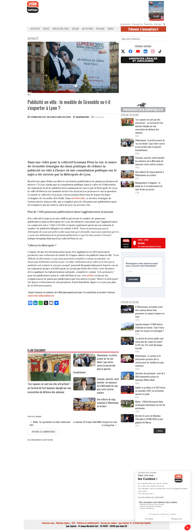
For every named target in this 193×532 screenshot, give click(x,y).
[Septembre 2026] (156, 10)
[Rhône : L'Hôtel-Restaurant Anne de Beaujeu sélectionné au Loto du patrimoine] (127, 404)
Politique (100, 28)
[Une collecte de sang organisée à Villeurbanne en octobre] (84, 409)
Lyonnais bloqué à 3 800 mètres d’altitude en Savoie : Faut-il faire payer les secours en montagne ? (149, 327)
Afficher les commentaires (43, 431)
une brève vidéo (78, 198)
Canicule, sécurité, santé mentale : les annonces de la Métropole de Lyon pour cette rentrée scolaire (108, 385)
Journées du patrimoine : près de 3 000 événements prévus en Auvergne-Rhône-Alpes (150, 376)
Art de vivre (87, 28)
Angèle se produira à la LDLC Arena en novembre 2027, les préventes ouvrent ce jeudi (150, 391)
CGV (73, 523)
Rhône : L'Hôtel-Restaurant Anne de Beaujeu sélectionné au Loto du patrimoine (150, 405)
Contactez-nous (48, 523)
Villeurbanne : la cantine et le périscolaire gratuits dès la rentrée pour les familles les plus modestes (149, 360)
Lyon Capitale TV (125, 523)
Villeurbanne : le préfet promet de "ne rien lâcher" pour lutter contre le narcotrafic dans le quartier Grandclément (150, 145)
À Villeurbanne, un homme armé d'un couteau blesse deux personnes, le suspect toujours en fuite (149, 311)
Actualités (35, 28)
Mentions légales (63, 523)
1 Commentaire (99, 117)
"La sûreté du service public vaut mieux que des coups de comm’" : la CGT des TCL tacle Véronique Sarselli (149, 343)
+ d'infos (160, 430)
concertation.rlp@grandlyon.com (41, 295)
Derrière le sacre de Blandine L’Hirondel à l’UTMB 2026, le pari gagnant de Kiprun (149, 419)
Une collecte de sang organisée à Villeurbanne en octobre (108, 403)
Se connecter (125, 24)
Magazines (148, 24)
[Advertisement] (73, 140)
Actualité (38, 416)
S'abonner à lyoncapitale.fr (143, 29)
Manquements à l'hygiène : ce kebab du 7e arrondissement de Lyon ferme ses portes (148, 186)
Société (46, 28)
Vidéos (110, 28)
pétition (90, 275)
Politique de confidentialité (88, 523)
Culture (75, 28)
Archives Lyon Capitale (142, 523)
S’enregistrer (137, 24)
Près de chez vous (61, 28)
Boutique (157, 24)
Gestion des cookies (109, 523)
